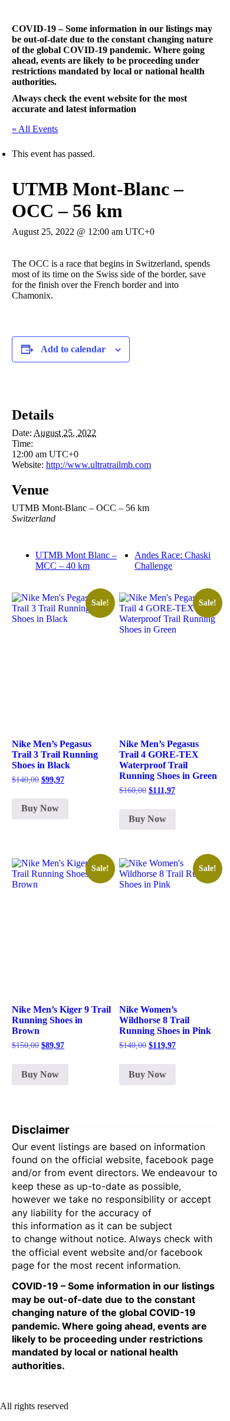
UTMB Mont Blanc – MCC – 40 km (76, 560)
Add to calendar (73, 349)
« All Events (35, 129)
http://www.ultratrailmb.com (98, 465)
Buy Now (40, 808)
